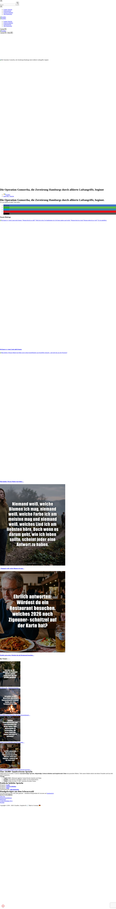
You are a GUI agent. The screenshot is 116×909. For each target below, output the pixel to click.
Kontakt (2, 802)
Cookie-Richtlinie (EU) (6, 801)
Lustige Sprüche (7, 21)
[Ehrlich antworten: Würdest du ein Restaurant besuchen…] (32, 652)
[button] (6, 205)
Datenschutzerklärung (6, 798)
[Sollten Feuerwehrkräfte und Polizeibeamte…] (10, 741)
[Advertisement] (58, 46)
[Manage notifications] (3, 906)
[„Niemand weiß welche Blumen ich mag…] (32, 565)
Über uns (2, 796)
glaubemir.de (50, 793)
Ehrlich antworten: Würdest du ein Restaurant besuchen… (17, 655)
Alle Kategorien (7, 26)
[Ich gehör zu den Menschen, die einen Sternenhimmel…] (10, 713)
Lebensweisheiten (8, 23)
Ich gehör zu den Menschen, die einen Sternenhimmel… (15, 715)
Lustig (8, 785)
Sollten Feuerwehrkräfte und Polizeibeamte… (12, 742)
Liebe (7, 788)
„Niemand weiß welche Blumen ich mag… (12, 568)
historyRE (6, 196)
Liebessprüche (7, 24)
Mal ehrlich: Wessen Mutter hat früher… (12, 481)
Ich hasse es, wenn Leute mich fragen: (11, 349)
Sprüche (12, 196)
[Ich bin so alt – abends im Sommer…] (10, 686)
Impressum (3, 799)
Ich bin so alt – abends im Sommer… (10, 688)
